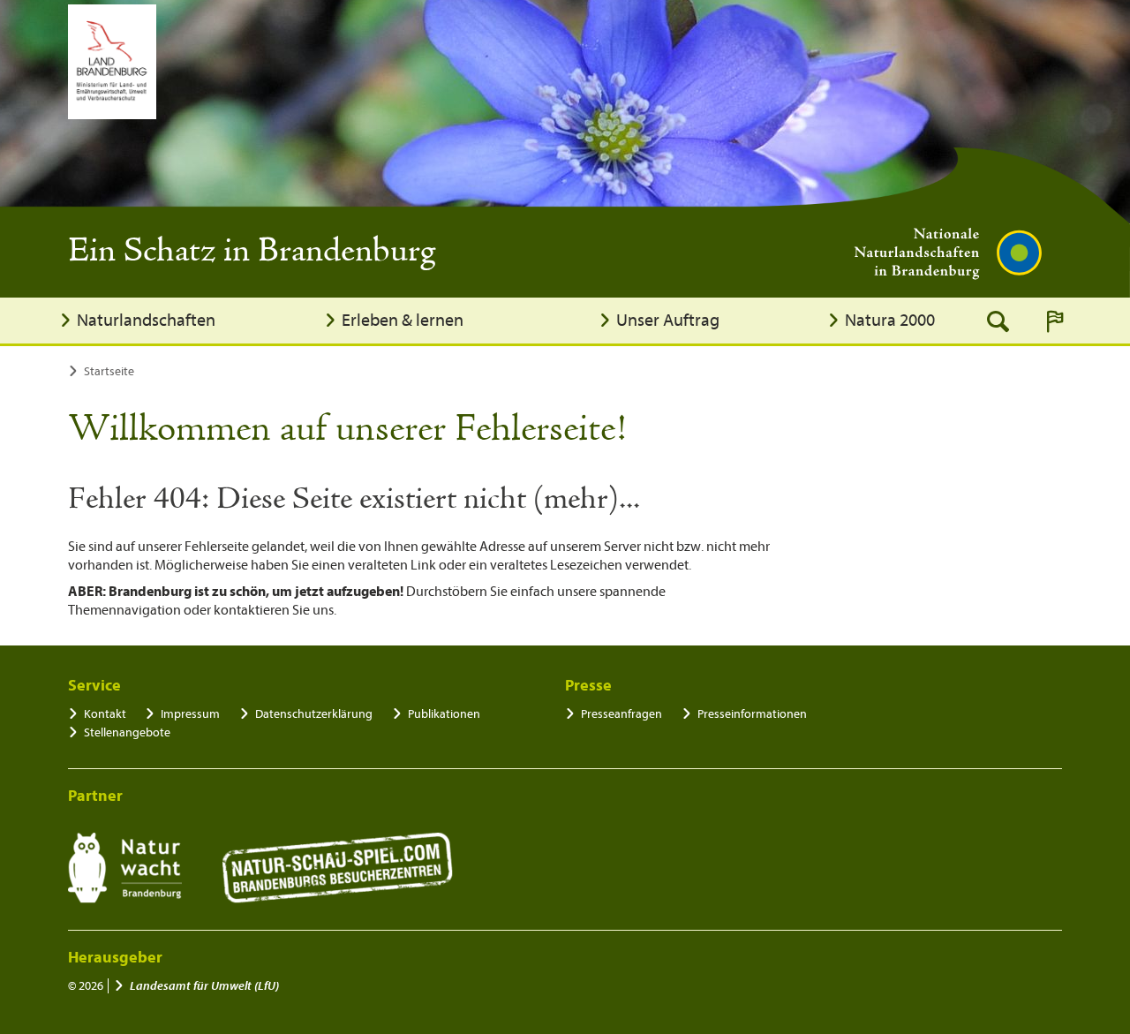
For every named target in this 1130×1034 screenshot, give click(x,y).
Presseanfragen (621, 713)
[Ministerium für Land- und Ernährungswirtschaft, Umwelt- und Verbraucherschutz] (112, 61)
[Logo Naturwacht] (125, 868)
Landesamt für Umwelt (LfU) (204, 985)
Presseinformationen (752, 713)
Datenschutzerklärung (314, 713)
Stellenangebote (127, 732)
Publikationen (444, 713)
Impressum (190, 713)
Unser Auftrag (667, 320)
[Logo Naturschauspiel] (337, 868)
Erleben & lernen (402, 320)
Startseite (109, 371)
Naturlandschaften (146, 320)
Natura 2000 (890, 320)
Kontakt (105, 713)
